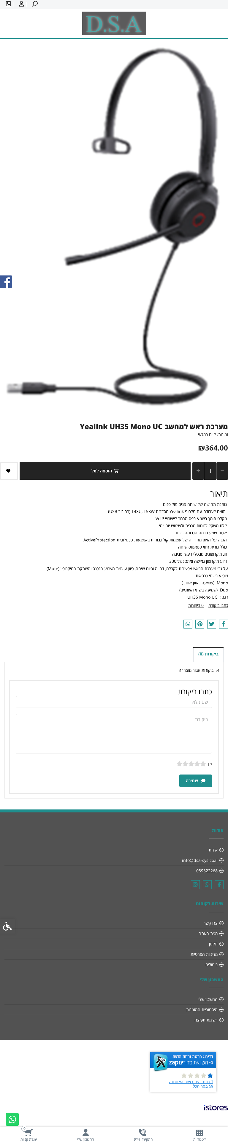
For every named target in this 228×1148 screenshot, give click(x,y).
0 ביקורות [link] (196, 605)
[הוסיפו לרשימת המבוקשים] (9, 471)
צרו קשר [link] (211, 923)
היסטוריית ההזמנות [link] (202, 1009)
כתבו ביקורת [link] (218, 605)
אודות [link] (213, 850)
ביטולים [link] (211, 964)
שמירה (192, 780)
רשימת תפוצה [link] (206, 1020)
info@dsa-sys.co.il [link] (200, 860)
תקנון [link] (213, 944)
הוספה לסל (101, 471)
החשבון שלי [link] (208, 999)
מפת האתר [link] (208, 933)
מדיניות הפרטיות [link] (204, 954)
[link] (199, 1135)
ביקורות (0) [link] (208, 654)
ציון (210, 763)
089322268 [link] (207, 870)
